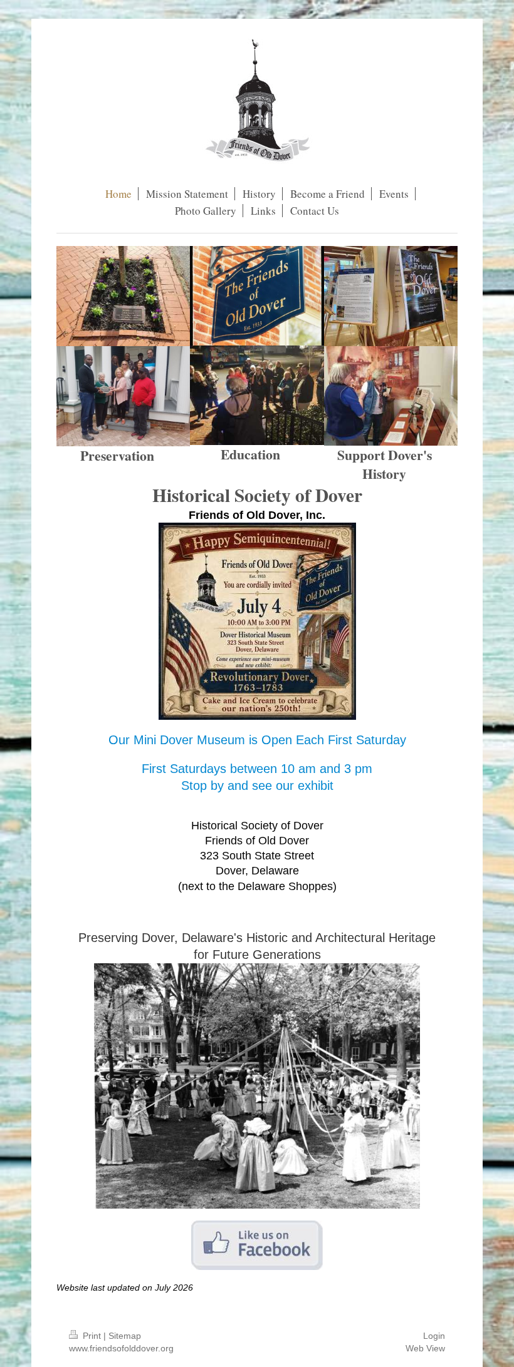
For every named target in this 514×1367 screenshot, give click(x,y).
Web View (425, 1348)
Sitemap (124, 1336)
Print (91, 1336)
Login (434, 1336)
